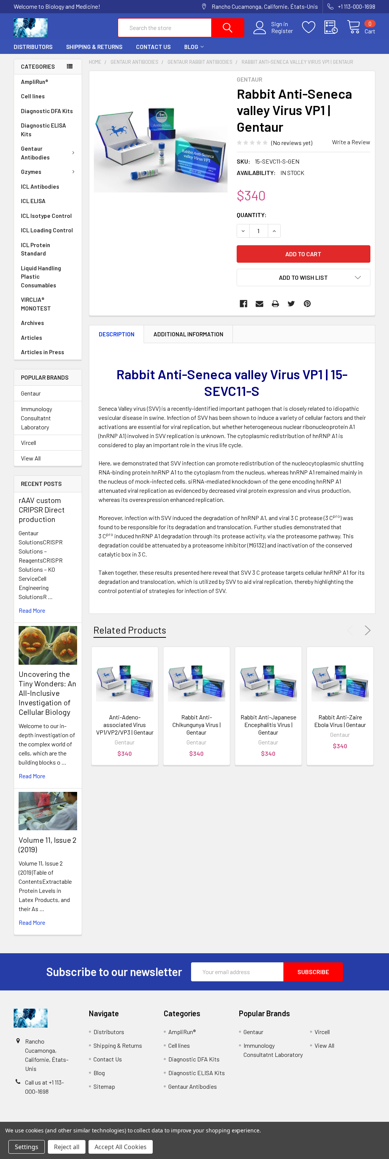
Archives (32, 322)
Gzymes (31, 171)
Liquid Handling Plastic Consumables (41, 277)
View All (31, 458)
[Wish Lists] (313, 27)
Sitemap (104, 1086)
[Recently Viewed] (335, 27)
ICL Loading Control (47, 230)
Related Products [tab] (129, 629)
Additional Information (188, 334)
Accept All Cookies (121, 1147)
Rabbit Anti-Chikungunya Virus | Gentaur (196, 724)
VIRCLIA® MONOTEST (36, 304)
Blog (191, 46)
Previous (352, 630)
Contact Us (153, 46)
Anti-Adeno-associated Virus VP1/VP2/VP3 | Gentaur (124, 724)
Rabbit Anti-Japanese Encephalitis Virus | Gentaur (268, 724)
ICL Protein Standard (35, 249)
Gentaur (31, 393)
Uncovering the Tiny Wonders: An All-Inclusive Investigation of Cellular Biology (47, 692)
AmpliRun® (34, 81)
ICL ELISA (33, 200)
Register (282, 30)
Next (366, 630)
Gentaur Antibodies (35, 153)
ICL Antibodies (40, 186)
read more (32, 610)
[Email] (259, 304)
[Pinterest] (307, 304)
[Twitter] (291, 304)
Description (116, 334)
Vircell (28, 442)
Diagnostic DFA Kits (47, 110)
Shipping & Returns (94, 46)
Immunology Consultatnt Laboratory (36, 417)
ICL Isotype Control (46, 215)
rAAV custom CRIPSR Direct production (42, 509)
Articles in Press (42, 351)
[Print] (275, 304)
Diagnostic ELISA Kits (43, 129)
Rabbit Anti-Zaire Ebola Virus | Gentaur (340, 720)
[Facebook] (243, 304)
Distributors (33, 46)
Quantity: (252, 214)
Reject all (66, 1147)
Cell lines (33, 96)
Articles (31, 337)
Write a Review (351, 141)
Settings (26, 1147)
